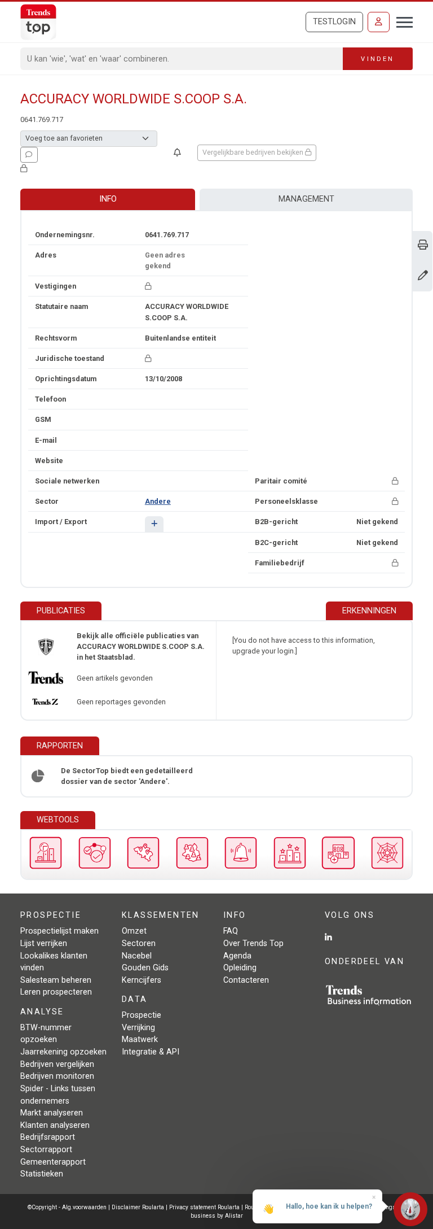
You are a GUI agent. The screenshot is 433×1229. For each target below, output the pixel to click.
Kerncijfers (141, 980)
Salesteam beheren (55, 980)
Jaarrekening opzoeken (63, 1052)
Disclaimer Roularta (138, 1207)
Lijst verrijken (43, 943)
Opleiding (240, 968)
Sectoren (139, 943)
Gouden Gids (145, 968)
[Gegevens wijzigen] (423, 276)
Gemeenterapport (53, 1162)
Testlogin (334, 22)
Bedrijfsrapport (47, 1137)
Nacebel (137, 956)
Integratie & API (150, 1052)
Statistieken (41, 1174)
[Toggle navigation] (401, 21)
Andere (158, 501)
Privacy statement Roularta (204, 1207)
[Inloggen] (379, 22)
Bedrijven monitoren (57, 1076)
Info (108, 199)
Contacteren (246, 980)
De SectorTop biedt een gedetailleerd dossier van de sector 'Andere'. (127, 776)
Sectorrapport (46, 1149)
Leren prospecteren (56, 992)
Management (306, 199)
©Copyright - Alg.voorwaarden (67, 1207)
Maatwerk (140, 1039)
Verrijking (138, 1027)
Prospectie (141, 1015)
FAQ (230, 931)
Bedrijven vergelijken (57, 1064)
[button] (154, 523)
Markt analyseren (51, 1113)
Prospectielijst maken (59, 931)
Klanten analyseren (55, 1125)
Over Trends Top (253, 943)
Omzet (134, 931)
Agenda (237, 956)
